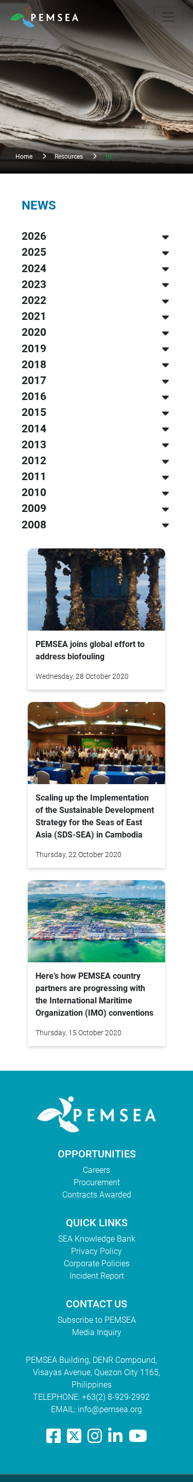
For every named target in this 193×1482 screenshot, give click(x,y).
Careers (96, 1170)
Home (23, 156)
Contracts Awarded (96, 1195)
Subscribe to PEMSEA (97, 1320)
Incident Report (96, 1276)
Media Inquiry (96, 1332)
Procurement (97, 1182)
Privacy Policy (96, 1251)
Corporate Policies (97, 1263)
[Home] (48, 17)
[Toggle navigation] (168, 17)
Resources (69, 156)
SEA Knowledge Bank (96, 1239)
